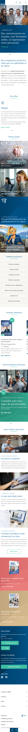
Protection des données (7, 721)
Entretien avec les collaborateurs (14, 285)
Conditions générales (6, 718)
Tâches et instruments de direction (14, 290)
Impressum (4, 715)
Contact (3, 724)
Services (3, 706)
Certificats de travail (14, 274)
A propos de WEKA (6, 692)
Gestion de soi (14, 295)
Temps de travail (14, 269)
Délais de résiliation (14, 264)
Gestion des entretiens (14, 301)
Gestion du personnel (14, 280)
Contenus (3, 696)
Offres (2, 701)
